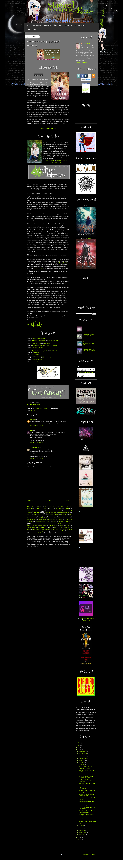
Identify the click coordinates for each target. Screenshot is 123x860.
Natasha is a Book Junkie (38, 340)
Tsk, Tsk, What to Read (38, 345)
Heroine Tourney (42, 519)
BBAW (60, 510)
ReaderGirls (47, 343)
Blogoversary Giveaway (63, 512)
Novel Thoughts (47, 358)
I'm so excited (60, 519)
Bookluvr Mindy (39, 408)
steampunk (56, 527)
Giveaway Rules (49, 517)
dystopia (61, 516)
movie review (34, 524)
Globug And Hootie (52, 345)
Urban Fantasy (84, 90)
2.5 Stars (40, 506)
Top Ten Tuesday (53, 531)
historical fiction (51, 519)
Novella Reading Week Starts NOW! (87, 805)
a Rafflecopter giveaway (33, 404)
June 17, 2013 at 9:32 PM (36, 425)
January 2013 (82, 834)
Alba (31, 430)
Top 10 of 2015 (44, 531)
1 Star (28, 506)
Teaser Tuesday (35, 529)
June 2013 (81, 765)
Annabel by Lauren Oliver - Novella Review (87, 798)
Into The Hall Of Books (47, 342)
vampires (61, 531)
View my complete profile (82, 62)
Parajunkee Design (89, 854)
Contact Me (68, 25)
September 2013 (83, 758)
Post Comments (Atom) (39, 503)
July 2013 (81, 762)
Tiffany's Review (45, 529)
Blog (47, 160)
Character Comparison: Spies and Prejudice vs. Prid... (86, 794)
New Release (61, 524)
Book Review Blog (85, 89)
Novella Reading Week (32, 525)
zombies (58, 533)
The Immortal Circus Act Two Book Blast (87, 784)
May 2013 (81, 825)
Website (52, 160)
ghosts (34, 517)
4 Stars (51, 508)
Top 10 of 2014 (36, 531)
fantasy (29, 517)
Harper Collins (31, 519)
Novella (68, 524)
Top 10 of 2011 (54, 529)
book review (37, 514)
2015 (79, 745)
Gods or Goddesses (58, 517)
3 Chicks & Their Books (38, 356)
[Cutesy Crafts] (86, 620)
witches (40, 533)
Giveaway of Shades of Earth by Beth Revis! (88, 335)
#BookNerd (35, 361)
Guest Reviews (31, 29)
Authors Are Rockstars (51, 510)
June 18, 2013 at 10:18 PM (36, 442)
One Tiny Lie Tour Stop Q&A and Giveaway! (86, 780)
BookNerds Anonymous (56, 351)
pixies (45, 525)
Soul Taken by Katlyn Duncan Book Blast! (87, 815)
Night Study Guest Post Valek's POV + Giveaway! (89, 349)
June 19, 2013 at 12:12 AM (36, 458)
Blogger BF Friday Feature (51, 512)
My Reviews (36, 25)
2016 (79, 743)
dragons (55, 516)
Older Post (68, 500)
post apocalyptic (53, 525)
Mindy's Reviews (65, 521)
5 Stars (67, 508)
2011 (79, 839)
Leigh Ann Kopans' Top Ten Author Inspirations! (87, 787)
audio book (41, 510)
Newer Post (30, 500)
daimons (35, 516)
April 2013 (81, 828)
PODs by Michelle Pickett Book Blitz (86, 818)
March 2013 (82, 830)
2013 (79, 749)
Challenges (56, 514)
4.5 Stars (59, 508)
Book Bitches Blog (36, 354)
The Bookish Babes (37, 349)
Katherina (32, 419)
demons (45, 516)
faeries (67, 516)
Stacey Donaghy (63, 263)
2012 (79, 837)
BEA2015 (66, 510)
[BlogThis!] (53, 408)
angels (28, 510)
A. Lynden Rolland (34, 447)
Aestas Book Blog (36, 343)
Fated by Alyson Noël (88, 327)
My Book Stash (51, 524)
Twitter (65, 160)
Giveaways (47, 25)
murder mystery (42, 524)
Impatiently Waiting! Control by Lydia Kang (86, 771)
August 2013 (82, 760)
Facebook (58, 160)
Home (27, 25)
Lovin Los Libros (36, 358)
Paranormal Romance (85, 88)
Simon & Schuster (38, 268)
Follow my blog (85, 92)
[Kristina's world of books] (86, 454)
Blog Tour (33, 410)
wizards (47, 533)
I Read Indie (35, 342)
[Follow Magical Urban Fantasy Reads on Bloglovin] (86, 81)
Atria (60, 162)
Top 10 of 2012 (63, 529)
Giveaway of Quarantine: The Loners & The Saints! (86, 767)
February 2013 (82, 832)
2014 (79, 747)
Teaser (28, 529)
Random (61, 525)
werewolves (32, 533)
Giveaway (40, 518)
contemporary (64, 514)
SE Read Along (79, 25)
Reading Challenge (31, 527)
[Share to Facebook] (56, 408)
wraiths (53, 533)
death (40, 516)
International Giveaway (40, 521)
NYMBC (40, 525)
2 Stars (34, 506)
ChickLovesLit (35, 352)
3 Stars (37, 508)
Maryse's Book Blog (53, 340)
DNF (50, 516)
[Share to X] (54, 408)
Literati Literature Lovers (38, 338)
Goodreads (54, 162)
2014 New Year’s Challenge (51, 506)
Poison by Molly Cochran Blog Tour (87, 774)
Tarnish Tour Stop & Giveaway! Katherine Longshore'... (86, 776)
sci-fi (50, 527)
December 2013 (83, 751)
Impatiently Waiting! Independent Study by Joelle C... (87, 791)
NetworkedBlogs (84, 83)
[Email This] (51, 408)
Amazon (43, 128)
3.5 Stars (44, 508)
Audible (89, 238)
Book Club (29, 514)
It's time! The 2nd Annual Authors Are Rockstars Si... (87, 808)
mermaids (54, 521)
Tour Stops (57, 25)
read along (67, 525)
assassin (34, 510)
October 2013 (82, 756)
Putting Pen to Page (37, 347)
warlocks (69, 531)
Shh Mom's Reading (37, 359)
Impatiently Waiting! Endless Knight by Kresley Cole (87, 822)
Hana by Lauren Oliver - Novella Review (86, 802)
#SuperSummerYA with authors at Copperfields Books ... (87, 811)
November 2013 (83, 753)
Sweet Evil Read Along (65, 527)
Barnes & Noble (51, 128)
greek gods (67, 517)
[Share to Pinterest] (57, 408)
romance (40, 527)
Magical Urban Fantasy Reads (39, 351)
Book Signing (50, 514)
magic (48, 521)
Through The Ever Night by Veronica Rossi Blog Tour (89, 343)
